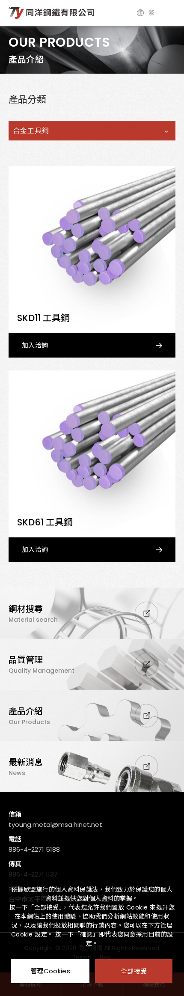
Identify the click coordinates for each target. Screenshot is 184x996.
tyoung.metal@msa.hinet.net (55, 824)
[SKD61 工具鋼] (92, 453)
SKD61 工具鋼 (45, 522)
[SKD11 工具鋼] (92, 249)
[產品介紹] (92, 715)
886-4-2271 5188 (34, 849)
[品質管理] (92, 664)
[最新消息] (92, 766)
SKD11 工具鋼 (43, 318)
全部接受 (134, 970)
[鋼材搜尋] (92, 613)
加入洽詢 (35, 345)
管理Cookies (50, 970)
